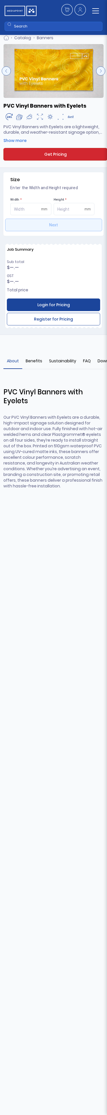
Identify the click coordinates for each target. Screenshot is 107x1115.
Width (16, 199)
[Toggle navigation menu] (95, 11)
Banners (45, 38)
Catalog (22, 38)
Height (60, 199)
